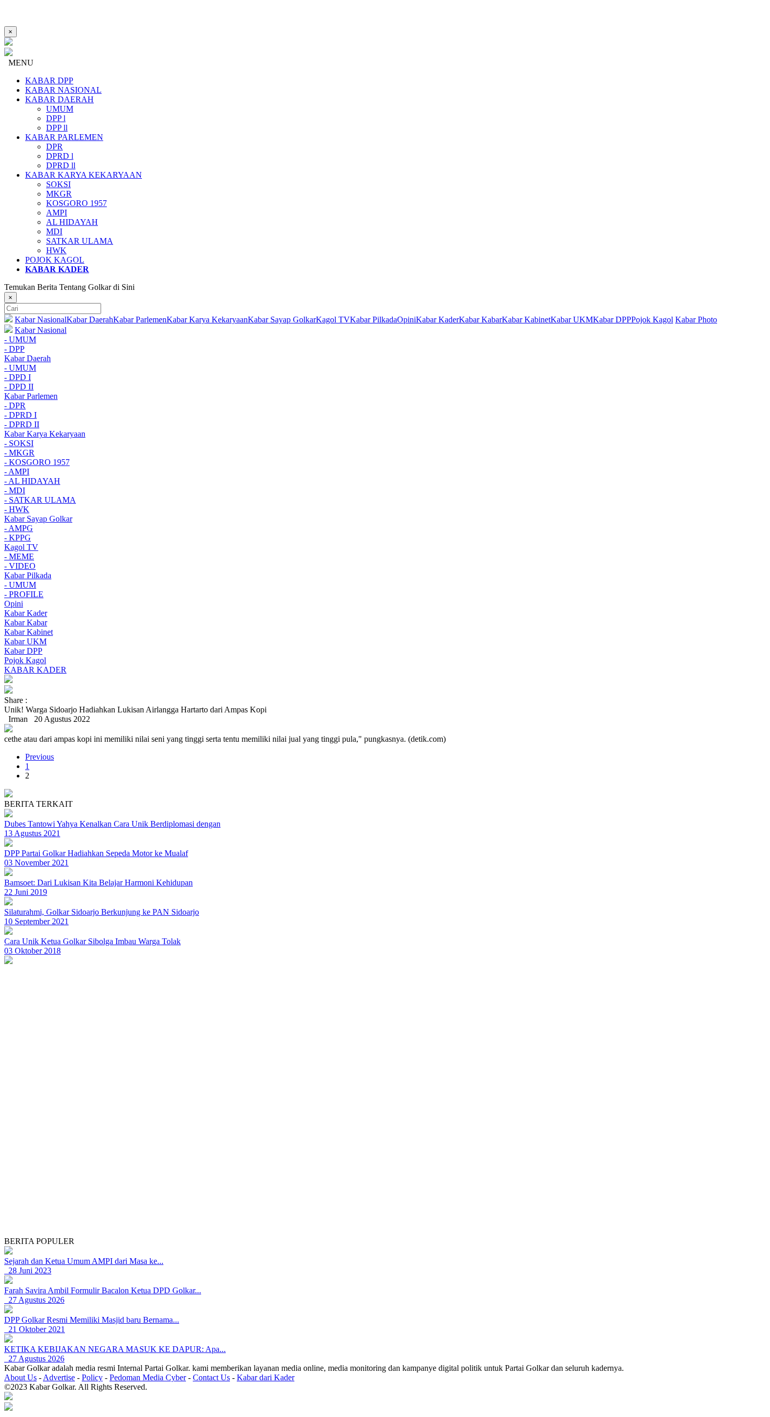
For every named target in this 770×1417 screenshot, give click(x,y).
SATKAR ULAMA (79, 240)
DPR (54, 146)
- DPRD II (21, 424)
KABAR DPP (49, 80)
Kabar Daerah (90, 319)
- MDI (14, 490)
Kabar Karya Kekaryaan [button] (44, 433)
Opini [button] (13, 603)
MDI (54, 231)
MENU (19, 62)
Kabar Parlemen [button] (31, 396)
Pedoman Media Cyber (147, 1377)
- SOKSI (19, 443)
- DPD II (19, 386)
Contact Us (211, 1377)
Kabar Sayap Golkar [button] (38, 518)
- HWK (16, 509)
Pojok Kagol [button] (25, 660)
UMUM (59, 108)
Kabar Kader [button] (25, 613)
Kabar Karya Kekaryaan (207, 319)
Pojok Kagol (652, 319)
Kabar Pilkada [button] (27, 575)
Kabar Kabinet (526, 319)
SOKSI (58, 184)
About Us (20, 1377)
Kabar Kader (437, 319)
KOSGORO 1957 (76, 203)
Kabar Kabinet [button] (28, 632)
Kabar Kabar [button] (25, 622)
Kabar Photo (696, 319)
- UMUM (20, 339)
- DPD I (17, 377)
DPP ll (57, 127)
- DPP (14, 348)
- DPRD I (20, 414)
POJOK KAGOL (54, 259)
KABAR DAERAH (59, 99)
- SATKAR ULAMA (40, 499)
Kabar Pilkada (373, 319)
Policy (92, 1377)
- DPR (15, 405)
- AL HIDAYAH (32, 481)
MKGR (59, 193)
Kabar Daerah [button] (27, 358)
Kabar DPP (612, 319)
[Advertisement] (318, 1163)
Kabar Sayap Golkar (282, 319)
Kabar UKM (572, 319)
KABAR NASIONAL (63, 89)
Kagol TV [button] (21, 547)
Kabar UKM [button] (25, 641)
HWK (56, 250)
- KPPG (17, 537)
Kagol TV (333, 319)
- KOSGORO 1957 (37, 462)
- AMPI (16, 471)
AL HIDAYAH (72, 222)
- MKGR (19, 452)
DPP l (55, 118)
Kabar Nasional (41, 319)
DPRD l (59, 156)
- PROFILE (23, 594)
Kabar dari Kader (265, 1377)
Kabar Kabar (480, 319)
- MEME (19, 556)
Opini (406, 319)
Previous (39, 756)
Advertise (59, 1377)
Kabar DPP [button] (23, 650)
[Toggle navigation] (385, 680)
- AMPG (18, 528)
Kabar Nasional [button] (41, 330)
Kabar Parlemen (140, 319)
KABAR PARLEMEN (64, 137)
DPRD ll (60, 165)
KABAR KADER (35, 669)
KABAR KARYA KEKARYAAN (83, 174)
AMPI (56, 212)
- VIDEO (20, 565)
